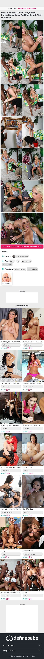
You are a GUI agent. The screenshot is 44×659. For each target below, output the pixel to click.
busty (12, 261)
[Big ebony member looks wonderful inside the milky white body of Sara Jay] (11, 408)
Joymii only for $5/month (27, 8)
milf (18, 261)
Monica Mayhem (20, 269)
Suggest (8, 264)
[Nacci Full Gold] (33, 491)
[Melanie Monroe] (33, 533)
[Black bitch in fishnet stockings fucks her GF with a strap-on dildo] (11, 491)
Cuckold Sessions (22, 256)
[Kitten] (33, 575)
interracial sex (26, 261)
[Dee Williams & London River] (11, 575)
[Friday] (11, 533)
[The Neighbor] (33, 449)
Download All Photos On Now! (22, 246)
